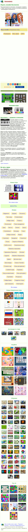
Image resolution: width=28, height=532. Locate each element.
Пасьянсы (22, 213)
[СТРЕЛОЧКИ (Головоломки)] (8, 188)
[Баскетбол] (23, 422)
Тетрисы (19, 220)
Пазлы (7, 241)
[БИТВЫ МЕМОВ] (8, 296)
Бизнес (17, 227)
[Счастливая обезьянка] (10, 452)
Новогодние (19, 283)
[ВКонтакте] (8, 85)
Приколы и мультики (14, 248)
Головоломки (18, 217)
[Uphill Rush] (13, 338)
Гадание (6, 255)
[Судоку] (10, 427)
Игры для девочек (19, 266)
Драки (9, 259)
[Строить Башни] (10, 462)
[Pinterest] (15, 85)
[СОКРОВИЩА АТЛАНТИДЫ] (5, 507)
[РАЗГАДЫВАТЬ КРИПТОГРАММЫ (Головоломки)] (18, 188)
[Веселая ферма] (16, 412)
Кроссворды (8, 262)
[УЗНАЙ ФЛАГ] (8, 313)
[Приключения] (10, 477)
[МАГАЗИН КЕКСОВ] (19, 304)
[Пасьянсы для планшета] (16, 437)
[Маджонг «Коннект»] (10, 402)
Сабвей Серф (10, 269)
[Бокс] (3, 422)
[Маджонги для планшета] (16, 402)
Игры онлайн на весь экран (10, 524)
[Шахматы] (16, 442)
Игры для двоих (21, 273)
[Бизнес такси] (16, 447)
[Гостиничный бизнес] (23, 412)
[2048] (23, 437)
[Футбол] (16, 417)
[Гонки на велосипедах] (16, 333)
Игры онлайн (5, 29)
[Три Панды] (23, 427)
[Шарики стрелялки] (23, 407)
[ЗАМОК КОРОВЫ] (19, 313)
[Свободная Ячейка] (23, 432)
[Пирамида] (3, 437)
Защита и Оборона (17, 241)
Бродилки (14, 238)
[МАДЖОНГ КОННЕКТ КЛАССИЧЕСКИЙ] (22, 489)
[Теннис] (3, 427)
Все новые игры (13, 202)
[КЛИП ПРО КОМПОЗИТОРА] (8, 110)
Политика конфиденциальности (17, 525)
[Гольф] (10, 422)
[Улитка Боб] (10, 442)
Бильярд (16, 231)
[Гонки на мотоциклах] (3, 333)
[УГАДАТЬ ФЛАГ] (8, 304)
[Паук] (10, 432)
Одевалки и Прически (10, 252)
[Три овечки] (3, 432)
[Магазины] (10, 447)
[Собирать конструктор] (3, 457)
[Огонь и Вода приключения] (3, 472)
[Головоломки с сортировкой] (16, 477)
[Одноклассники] (10, 85)
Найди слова (10, 220)
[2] (5, 87)
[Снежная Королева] (3, 462)
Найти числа (7, 245)
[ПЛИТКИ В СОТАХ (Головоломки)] (13, 196)
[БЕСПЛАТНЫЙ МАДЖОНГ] (5, 489)
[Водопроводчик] (16, 462)
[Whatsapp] (20, 85)
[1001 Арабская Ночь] (16, 457)
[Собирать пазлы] (23, 452)
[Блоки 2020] (10, 467)
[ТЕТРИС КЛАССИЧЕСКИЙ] (13, 507)
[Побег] (23, 472)
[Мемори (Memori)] (23, 447)
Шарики (14, 213)
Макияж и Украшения (18, 255)
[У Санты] (23, 457)
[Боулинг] (23, 417)
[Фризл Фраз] (23, 442)
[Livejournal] (17, 85)
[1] (4, 87)
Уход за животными (8, 273)
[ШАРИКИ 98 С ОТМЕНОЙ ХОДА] (22, 507)
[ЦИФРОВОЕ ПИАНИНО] (20, 110)
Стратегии (23, 238)
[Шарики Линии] (3, 412)
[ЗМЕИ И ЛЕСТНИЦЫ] (19, 321)
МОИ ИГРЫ (13, 206)
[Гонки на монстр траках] (10, 333)
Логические (8, 224)
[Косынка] (16, 432)
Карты (24, 227)
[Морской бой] (23, 467)
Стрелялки (6, 238)
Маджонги (6, 213)
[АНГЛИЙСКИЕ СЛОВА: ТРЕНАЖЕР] (8, 321)
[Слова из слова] (10, 472)
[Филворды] (23, 462)
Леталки (22, 252)
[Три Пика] (10, 437)
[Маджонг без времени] (16, 407)
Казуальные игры (15, 29)
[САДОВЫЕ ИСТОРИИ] (13, 516)
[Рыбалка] (16, 422)
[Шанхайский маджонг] (3, 402)
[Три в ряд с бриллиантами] (16, 472)
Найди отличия (11, 234)
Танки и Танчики (19, 262)
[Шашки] (3, 452)
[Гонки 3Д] (23, 333)
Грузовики (10, 276)
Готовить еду (7, 266)
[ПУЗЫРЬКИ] (5, 498)
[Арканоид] (10, 417)
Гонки (23, 231)
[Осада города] (3, 447)
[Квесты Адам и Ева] (16, 452)
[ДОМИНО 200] (19, 296)
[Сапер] (16, 427)
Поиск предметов (19, 224)
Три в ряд (9, 217)
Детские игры (17, 259)
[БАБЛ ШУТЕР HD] (13, 498)
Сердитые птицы (19, 280)
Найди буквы (8, 280)
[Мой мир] (13, 85)
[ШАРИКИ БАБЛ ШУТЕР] (13, 489)
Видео (20, 234)
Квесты (10, 227)
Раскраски (18, 276)
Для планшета (4, 163)
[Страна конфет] (10, 457)
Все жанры (14, 287)
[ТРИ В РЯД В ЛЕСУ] (22, 498)
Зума (4, 227)
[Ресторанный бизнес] (3, 417)
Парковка (19, 269)
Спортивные (7, 231)
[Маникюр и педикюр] (3, 467)
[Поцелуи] (16, 467)
